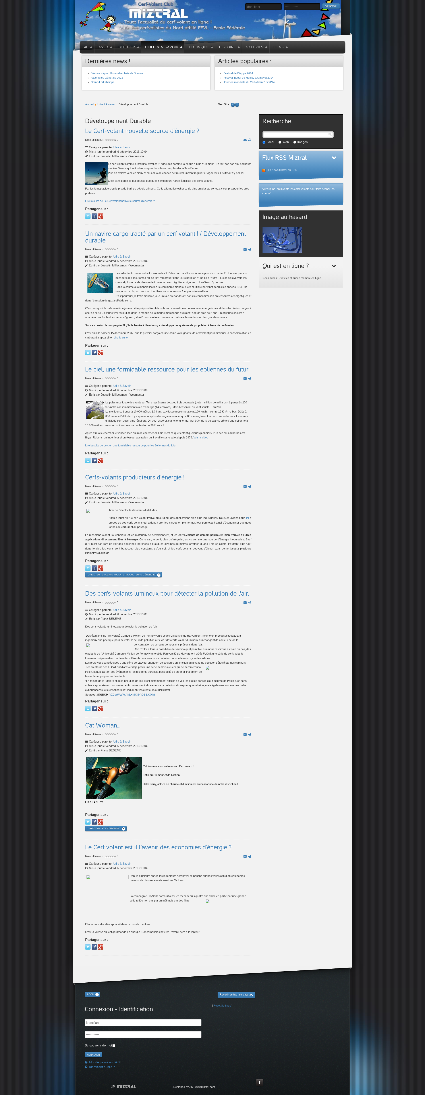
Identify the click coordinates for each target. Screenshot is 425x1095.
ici (247, 518)
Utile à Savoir (122, 147)
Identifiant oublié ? (101, 1067)
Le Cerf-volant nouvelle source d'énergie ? (142, 131)
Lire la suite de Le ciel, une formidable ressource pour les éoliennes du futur (130, 445)
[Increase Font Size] (237, 104)
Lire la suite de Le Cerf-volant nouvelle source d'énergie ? (120, 201)
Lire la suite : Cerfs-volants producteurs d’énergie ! (122, 574)
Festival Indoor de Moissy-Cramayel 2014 (249, 77)
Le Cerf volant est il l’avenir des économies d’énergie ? (158, 847)
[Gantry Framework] (123, 1086)
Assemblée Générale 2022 (107, 77)
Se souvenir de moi (98, 1045)
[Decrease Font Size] (233, 104)
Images (302, 142)
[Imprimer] (249, 140)
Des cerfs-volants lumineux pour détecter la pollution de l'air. (167, 593)
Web (285, 142)
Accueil (89, 104)
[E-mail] (245, 140)
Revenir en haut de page (234, 994)
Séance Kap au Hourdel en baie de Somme (117, 73)
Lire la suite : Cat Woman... (104, 828)
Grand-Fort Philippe (102, 82)
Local (270, 142)
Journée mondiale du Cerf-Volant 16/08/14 (249, 82)
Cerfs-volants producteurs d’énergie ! (134, 477)
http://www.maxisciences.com (132, 694)
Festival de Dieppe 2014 (238, 73)
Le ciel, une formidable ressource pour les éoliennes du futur (167, 369)
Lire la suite (121, 337)
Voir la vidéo (200, 437)
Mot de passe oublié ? (104, 1062)
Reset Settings (222, 1005)
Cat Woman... (102, 725)
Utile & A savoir (106, 104)
